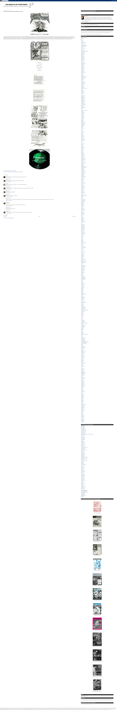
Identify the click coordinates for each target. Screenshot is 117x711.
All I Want (82, 445)
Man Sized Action (83, 188)
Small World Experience (83, 293)
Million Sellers (82, 396)
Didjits (81, 238)
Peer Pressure (82, 105)
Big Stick (82, 153)
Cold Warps (82, 378)
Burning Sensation (83, 374)
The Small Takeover (83, 453)
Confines (82, 379)
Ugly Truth (82, 119)
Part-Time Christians (83, 199)
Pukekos (82, 440)
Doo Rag (82, 240)
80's (5, 171)
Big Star (82, 130)
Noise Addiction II (83, 446)
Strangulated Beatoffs (83, 302)
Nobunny (82, 402)
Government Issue (83, 171)
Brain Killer (82, 373)
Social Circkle (82, 415)
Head (81, 257)
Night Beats (82, 400)
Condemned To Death (83, 158)
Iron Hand (82, 92)
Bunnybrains (82, 59)
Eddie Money (82, 190)
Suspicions (82, 361)
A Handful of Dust (83, 225)
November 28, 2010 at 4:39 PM (9, 196)
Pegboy (82, 280)
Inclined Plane (82, 91)
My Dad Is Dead (83, 276)
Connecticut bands (83, 42)
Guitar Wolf (82, 387)
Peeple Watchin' (83, 406)
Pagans (82, 198)
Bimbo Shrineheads (8, 171)
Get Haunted (82, 82)
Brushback (7, 179)
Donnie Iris (82, 181)
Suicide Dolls (82, 112)
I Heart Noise (82, 487)
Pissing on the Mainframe (84, 450)
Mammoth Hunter (83, 95)
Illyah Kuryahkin (83, 261)
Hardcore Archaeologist (83, 486)
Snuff (81, 207)
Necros (82, 193)
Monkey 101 (82, 274)
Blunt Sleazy (82, 459)
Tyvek (81, 364)
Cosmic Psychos (83, 159)
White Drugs (82, 366)
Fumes (82, 251)
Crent (81, 235)
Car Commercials (83, 321)
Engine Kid (82, 243)
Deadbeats (14, 171)
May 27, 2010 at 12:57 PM (8, 181)
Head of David (82, 177)
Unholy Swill (82, 312)
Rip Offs (82, 289)
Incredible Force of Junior (84, 262)
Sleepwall (82, 356)
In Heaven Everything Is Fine (84, 460)
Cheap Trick (82, 157)
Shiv (81, 109)
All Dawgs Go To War (83, 426)
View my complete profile (84, 21)
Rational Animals (83, 410)
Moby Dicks (82, 397)
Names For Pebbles (83, 100)
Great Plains (82, 172)
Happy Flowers (82, 175)
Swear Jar (82, 113)
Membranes (82, 271)
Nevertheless (82, 101)
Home (39, 216)
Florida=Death (82, 78)
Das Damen (82, 161)
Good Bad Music (83, 428)
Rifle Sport (82, 288)
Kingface (82, 184)
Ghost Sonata (82, 170)
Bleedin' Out (82, 462)
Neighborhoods (82, 136)
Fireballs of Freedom (83, 337)
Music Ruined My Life (83, 444)
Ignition (82, 180)
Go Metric (82, 485)
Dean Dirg (82, 330)
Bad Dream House (83, 50)
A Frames (82, 319)
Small (81, 292)
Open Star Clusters (83, 103)
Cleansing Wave (83, 377)
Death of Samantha (83, 162)
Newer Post (5, 216)
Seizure (82, 108)
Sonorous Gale (82, 357)
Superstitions (82, 360)
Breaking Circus (82, 154)
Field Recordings (83, 77)
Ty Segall (82, 413)
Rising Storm (82, 463)
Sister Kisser (82, 355)
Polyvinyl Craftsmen (83, 480)
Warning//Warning (83, 419)
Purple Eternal (21, 171)
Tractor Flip (82, 117)
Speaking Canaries (83, 297)
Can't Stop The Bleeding (83, 491)
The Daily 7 (82, 451)
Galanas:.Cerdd (83, 252)
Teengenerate (82, 306)
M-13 (81, 94)
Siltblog (82, 468)
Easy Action (82, 333)
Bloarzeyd (82, 55)
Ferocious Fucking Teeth (83, 76)
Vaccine (82, 418)
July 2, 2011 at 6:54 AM (8, 209)
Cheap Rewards (83, 442)
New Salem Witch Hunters (84, 195)
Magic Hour (82, 270)
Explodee (82, 73)
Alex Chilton (82, 132)
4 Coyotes (82, 248)
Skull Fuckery (82, 476)
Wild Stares (82, 220)
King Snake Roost (83, 186)
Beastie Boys (82, 150)
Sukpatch (82, 303)
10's (81, 41)
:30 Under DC (82, 467)
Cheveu (82, 324)
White (81, 316)
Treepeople (82, 216)
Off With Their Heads (83, 404)
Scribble (82, 290)
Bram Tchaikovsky (83, 139)
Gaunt (81, 253)
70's (81, 38)
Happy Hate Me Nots (83, 176)
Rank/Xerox (82, 409)
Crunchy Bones (82, 441)
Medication (82, 96)
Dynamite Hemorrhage (83, 495)
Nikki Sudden (82, 213)
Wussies (82, 127)
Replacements (82, 204)
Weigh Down (82, 123)
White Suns (82, 420)
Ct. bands (12, 171)
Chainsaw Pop (82, 454)
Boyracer (82, 229)
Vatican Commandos (83, 122)
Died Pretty (82, 163)
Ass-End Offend (83, 320)
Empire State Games (83, 242)
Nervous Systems (83, 348)
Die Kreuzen (82, 239)
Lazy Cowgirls (82, 267)
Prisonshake (82, 202)
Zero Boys (82, 222)
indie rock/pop (17, 171)
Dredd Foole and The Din (84, 166)
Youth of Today (82, 128)
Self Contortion (82, 437)
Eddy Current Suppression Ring (84, 334)
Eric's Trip (82, 244)
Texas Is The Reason (83, 307)
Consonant (82, 328)
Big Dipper (82, 152)
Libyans (82, 393)
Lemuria (82, 392)
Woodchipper (82, 126)
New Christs (82, 194)
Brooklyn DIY (82, 482)
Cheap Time (82, 323)
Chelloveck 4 (82, 60)
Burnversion (82, 230)
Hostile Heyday (82, 179)
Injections (82, 90)
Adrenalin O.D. (82, 143)
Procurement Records (83, 464)
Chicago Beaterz (83, 494)
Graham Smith (82, 294)
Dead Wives (82, 69)
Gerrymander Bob (83, 81)
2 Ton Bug (82, 118)
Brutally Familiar (82, 58)
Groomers (82, 86)
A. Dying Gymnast (83, 46)
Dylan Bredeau (82, 382)
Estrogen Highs (82, 72)
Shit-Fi (81, 473)
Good (81, 435)
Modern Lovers (82, 135)
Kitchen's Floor (82, 391)
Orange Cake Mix (83, 104)
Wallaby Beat (82, 433)
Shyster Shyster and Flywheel (84, 110)
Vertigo (82, 315)
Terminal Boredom (83, 471)
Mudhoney (82, 275)
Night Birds (82, 401)
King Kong (82, 185)
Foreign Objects (83, 339)
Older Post (73, 216)
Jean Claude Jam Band (83, 342)
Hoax (81, 388)
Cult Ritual (82, 329)
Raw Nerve (82, 411)
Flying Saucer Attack (83, 247)
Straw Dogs (82, 211)
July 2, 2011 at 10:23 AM (8, 213)
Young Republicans (83, 221)
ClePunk (82, 481)
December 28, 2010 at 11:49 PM (9, 200)
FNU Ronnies (82, 338)
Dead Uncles (82, 68)
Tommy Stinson (82, 301)
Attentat (82, 49)
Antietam (82, 145)
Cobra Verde (82, 233)
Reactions (82, 203)
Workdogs (82, 317)
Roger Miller (82, 189)
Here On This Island (83, 432)
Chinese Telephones (83, 325)
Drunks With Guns (83, 167)
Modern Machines (83, 346)
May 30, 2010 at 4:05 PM (8, 185)
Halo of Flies (82, 256)
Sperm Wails (82, 208)
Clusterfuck (82, 64)
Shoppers (82, 414)
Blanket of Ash (82, 54)
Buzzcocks (82, 131)
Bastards (82, 148)
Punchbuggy (82, 285)
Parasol (82, 405)
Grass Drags (82, 85)
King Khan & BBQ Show (83, 343)
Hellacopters (82, 258)
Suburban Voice (83, 477)
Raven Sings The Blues (83, 431)
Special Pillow (82, 298)
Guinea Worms (82, 386)
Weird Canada (82, 436)
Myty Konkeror (82, 99)
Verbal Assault (82, 218)
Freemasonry (82, 249)
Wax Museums (82, 365)
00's (81, 40)
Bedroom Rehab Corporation (84, 51)
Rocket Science (82, 449)
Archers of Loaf (82, 226)
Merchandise (82, 395)
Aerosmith (82, 144)
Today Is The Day (83, 310)
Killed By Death (82, 455)
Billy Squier (82, 212)
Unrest (82, 217)
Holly (6, 183)
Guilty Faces (82, 87)
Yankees (82, 141)
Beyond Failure (82, 427)
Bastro (82, 149)
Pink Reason (82, 351)
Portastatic (82, 283)
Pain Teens (82, 279)
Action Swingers (83, 224)
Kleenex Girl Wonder (83, 266)
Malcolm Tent (82, 114)
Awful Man (82, 370)
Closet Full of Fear (83, 63)
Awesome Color (82, 369)
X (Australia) (82, 140)
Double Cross (82, 472)
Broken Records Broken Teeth (84, 458)
